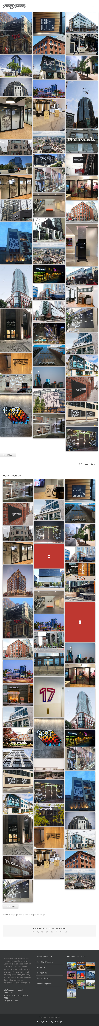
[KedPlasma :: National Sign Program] (90, 975)
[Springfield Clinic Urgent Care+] (90, 984)
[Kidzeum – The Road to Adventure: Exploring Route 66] (81, 984)
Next (92, 464)
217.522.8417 (9, 992)
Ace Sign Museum (45, 962)
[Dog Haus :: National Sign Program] (71, 984)
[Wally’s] (90, 966)
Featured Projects (44, 956)
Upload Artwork (44, 978)
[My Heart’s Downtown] (81, 975)
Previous (84, 464)
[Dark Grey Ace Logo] (14, 5)
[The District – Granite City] (71, 975)
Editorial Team (10, 915)
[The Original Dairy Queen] (81, 966)
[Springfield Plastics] (71, 993)
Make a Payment (44, 983)
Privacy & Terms (11, 1001)
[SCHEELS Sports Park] (71, 966)
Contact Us (42, 973)
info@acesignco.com (13, 990)
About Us (41, 967)
